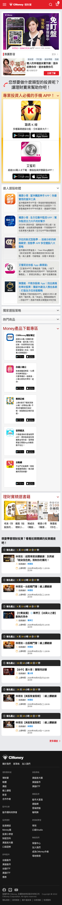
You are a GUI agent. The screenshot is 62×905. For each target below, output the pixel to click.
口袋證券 (6, 846)
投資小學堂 (7, 834)
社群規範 (37, 900)
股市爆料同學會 (9, 812)
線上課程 (6, 790)
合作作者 (6, 799)
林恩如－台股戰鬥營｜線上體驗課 (34, 586)
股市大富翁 (37, 799)
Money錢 (6, 829)
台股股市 (6, 860)
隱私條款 (6, 900)
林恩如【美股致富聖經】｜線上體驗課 (36, 696)
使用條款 (15, 900)
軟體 (4, 782)
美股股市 (6, 864)
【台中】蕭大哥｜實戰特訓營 (31, 669)
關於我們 (6, 763)
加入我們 (26, 763)
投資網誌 (6, 825)
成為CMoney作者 (40, 851)
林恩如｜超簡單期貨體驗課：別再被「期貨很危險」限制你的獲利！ (35, 558)
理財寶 (5, 777)
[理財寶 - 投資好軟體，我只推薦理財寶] (20, 4)
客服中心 (36, 843)
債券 (4, 877)
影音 (4, 794)
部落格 (16, 763)
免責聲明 (47, 900)
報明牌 (35, 812)
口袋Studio (37, 829)
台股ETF (6, 868)
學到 (34, 825)
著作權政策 (26, 900)
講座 (4, 786)
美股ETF (6, 872)
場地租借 (36, 855)
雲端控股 (36, 808)
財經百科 (6, 838)
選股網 (35, 803)
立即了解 (51, 73)
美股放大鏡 (7, 842)
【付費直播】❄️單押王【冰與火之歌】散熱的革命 (36, 615)
